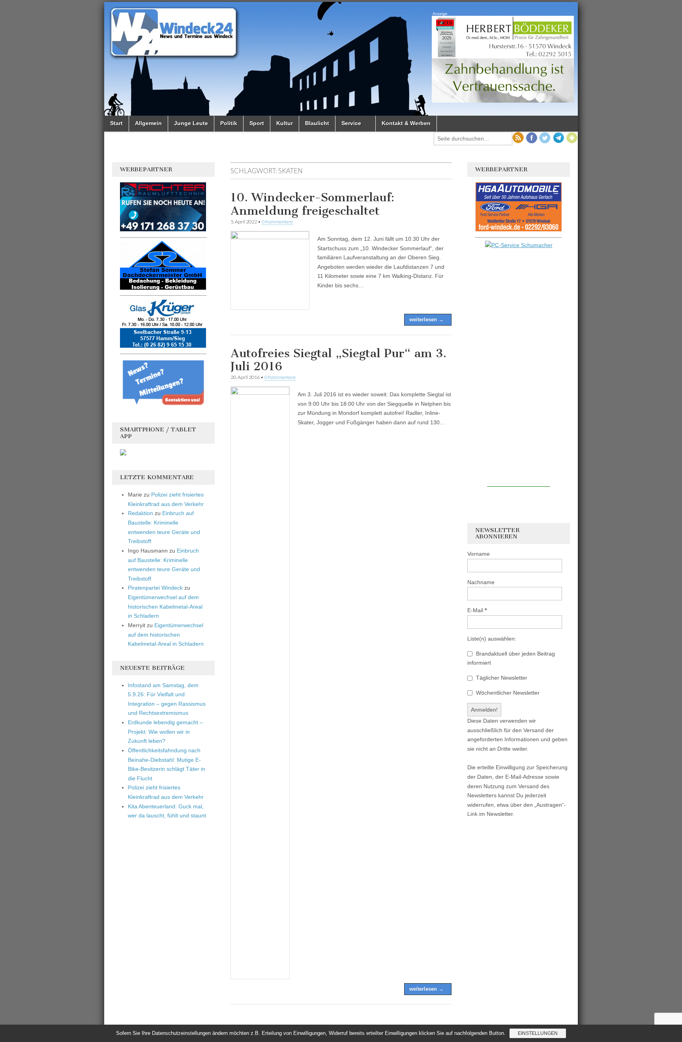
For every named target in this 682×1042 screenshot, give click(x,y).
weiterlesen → (426, 319)
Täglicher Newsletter (500, 678)
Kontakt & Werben (406, 123)
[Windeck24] (341, 59)
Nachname (481, 582)
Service (351, 123)
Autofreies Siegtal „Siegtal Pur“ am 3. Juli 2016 (338, 360)
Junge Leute (191, 123)
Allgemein (148, 123)
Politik (228, 123)
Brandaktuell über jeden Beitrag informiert (511, 658)
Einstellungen (538, 1033)
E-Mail (477, 610)
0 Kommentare (277, 222)
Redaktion (140, 513)
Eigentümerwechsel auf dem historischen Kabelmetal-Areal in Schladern (165, 606)
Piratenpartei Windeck (155, 588)
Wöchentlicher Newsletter (507, 693)
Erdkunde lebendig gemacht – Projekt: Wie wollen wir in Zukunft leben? (165, 731)
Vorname (478, 554)
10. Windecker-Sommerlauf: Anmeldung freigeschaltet (312, 204)
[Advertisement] (518, 368)
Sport (256, 123)
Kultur (284, 123)
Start (116, 123)
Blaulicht (317, 123)
